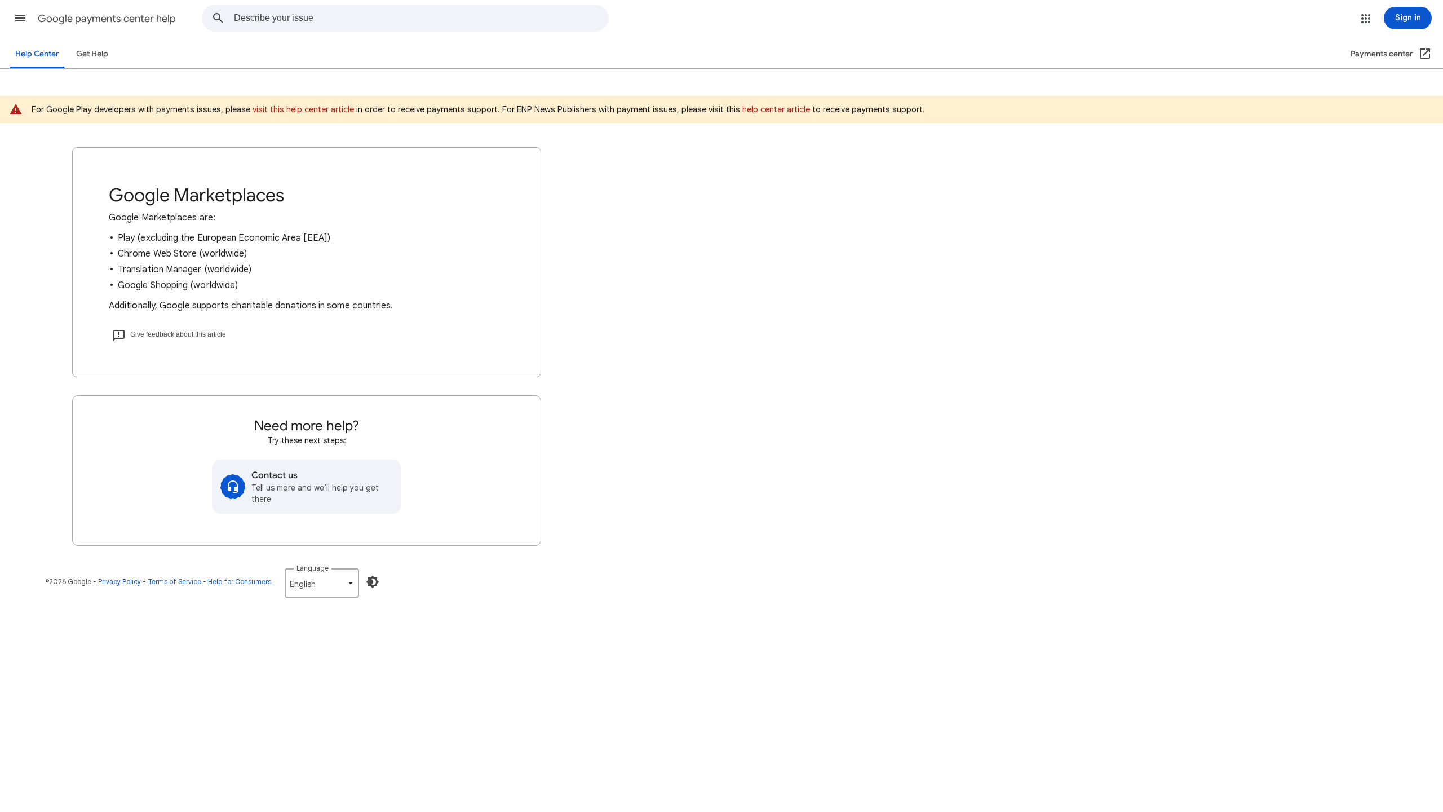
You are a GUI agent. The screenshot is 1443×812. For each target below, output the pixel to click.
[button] (20, 18)
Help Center (37, 54)
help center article (776, 109)
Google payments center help (107, 18)
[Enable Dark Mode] (372, 581)
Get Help (92, 54)
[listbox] (322, 583)
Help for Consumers (239, 581)
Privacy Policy (119, 581)
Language (312, 568)
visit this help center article (303, 109)
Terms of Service (174, 581)
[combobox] (421, 18)
